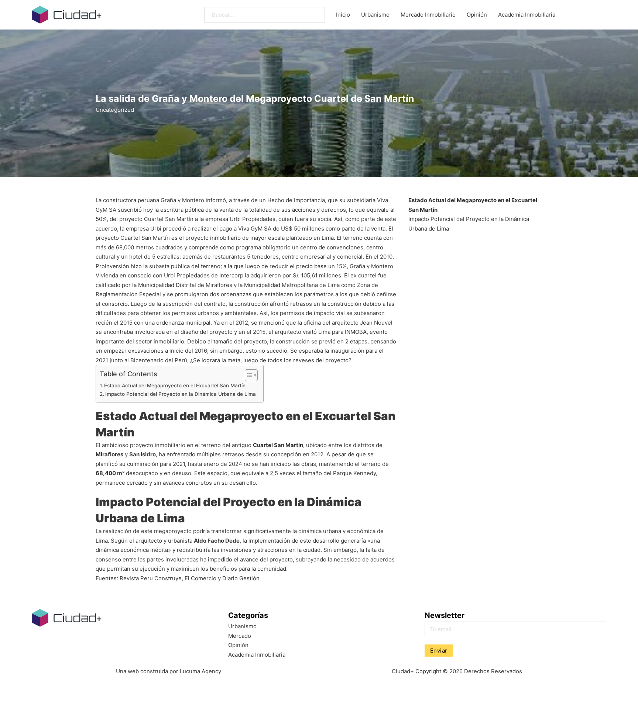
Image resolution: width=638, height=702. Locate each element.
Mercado (239, 635)
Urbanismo (375, 14)
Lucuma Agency (200, 671)
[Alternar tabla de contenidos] (247, 375)
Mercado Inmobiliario (428, 14)
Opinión (477, 14)
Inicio (343, 14)
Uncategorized (115, 109)
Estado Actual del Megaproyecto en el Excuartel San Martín (175, 385)
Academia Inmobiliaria (526, 14)
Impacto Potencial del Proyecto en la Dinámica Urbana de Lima (180, 394)
